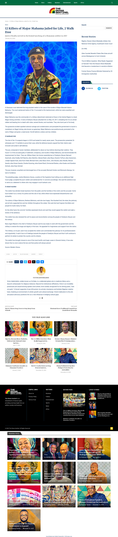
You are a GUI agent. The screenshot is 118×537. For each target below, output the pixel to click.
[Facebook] (111, 428)
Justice (15, 254)
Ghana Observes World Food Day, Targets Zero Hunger (73, 405)
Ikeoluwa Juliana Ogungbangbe (20, 479)
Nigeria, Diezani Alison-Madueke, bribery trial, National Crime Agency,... (16, 341)
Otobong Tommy (15, 457)
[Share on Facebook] (21, 261)
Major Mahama (24, 254)
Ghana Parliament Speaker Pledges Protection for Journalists (65, 368)
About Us (31, 393)
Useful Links (33, 389)
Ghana (8, 254)
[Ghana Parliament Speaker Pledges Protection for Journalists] (65, 355)
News (42, 2)
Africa (82, 2)
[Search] (112, 3)
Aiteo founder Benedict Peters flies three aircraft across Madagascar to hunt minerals (92, 452)
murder (33, 254)
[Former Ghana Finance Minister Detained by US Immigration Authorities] (65, 328)
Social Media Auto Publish (52, 536)
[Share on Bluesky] (38, 261)
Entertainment (67, 2)
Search (84, 25)
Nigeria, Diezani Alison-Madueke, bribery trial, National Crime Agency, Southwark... (104, 396)
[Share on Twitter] (25, 261)
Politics (50, 2)
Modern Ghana (15, 247)
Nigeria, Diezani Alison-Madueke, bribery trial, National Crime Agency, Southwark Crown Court (23, 452)
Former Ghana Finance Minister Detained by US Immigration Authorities (58, 476)
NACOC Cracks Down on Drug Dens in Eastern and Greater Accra (58, 501)
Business (57, 2)
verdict (41, 254)
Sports (75, 2)
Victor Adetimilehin (41, 278)
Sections (49, 389)
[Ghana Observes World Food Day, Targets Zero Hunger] (74, 400)
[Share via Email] (42, 261)
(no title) (84, 48)
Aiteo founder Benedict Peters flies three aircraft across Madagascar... (105, 414)
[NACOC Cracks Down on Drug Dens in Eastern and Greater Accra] (41, 355)
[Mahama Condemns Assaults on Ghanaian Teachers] (16, 355)
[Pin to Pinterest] (29, 261)
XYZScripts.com (68, 536)
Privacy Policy (33, 396)
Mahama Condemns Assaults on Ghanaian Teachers (72, 419)
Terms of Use (32, 399)
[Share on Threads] (33, 261)
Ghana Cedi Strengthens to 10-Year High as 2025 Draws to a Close (23, 501)
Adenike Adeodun (51, 457)
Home (36, 2)
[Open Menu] (6, 3)
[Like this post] (17, 261)
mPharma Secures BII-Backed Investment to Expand (21, 525)
